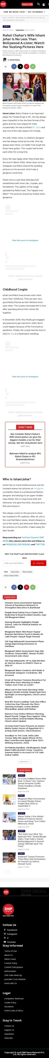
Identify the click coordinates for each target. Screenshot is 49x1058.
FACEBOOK (11, 544)
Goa (12, 333)
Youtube (11, 942)
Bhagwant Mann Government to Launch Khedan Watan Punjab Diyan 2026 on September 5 (31, 802)
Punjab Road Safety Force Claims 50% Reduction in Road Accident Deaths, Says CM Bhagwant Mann (25, 615)
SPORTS (11, 18)
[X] (20, 66)
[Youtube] (5, 942)
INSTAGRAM (24, 544)
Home (5, 18)
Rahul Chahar (27, 572)
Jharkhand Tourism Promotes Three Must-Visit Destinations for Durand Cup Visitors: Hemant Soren (31, 860)
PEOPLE (21, 795)
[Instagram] (5, 934)
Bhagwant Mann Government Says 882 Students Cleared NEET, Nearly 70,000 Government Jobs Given (24, 653)
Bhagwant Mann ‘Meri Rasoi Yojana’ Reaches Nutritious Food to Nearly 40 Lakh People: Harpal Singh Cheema (24, 634)
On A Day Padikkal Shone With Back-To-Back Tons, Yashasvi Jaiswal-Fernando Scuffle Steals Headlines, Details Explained (32, 783)
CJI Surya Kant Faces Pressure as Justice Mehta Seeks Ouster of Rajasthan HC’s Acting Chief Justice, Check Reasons (25, 728)
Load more (23, 761)
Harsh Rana (15, 60)
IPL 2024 (36, 127)
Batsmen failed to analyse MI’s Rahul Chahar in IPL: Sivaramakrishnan (25, 456)
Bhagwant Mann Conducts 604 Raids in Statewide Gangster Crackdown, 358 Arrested (24, 672)
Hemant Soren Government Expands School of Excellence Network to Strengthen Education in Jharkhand (23, 605)
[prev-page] (4, 872)
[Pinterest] (26, 66)
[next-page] (8, 872)
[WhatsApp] (33, 66)
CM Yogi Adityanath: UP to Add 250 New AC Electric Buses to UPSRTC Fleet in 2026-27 (25, 663)
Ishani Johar (15, 572)
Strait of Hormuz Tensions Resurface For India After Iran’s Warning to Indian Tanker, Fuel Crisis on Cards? (25, 682)
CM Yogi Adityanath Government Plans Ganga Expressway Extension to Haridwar (24, 643)
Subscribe (40, 563)
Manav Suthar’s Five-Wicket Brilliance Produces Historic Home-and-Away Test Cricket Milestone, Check (31, 820)
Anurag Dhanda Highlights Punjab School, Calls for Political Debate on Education (23, 624)
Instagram (38, 488)
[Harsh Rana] (5, 60)
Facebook (12, 930)
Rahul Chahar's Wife (11, 576)
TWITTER (40, 544)
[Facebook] (14, 66)
